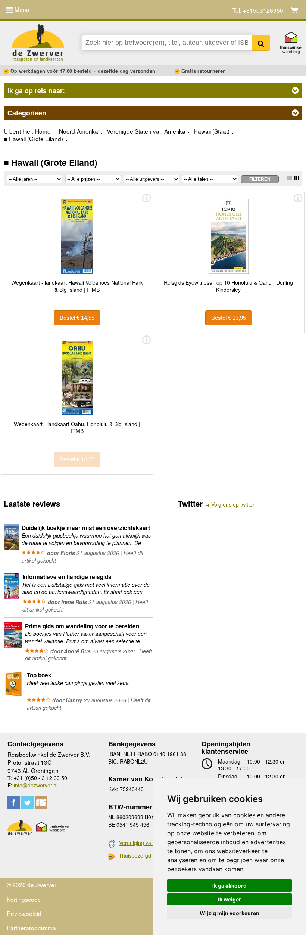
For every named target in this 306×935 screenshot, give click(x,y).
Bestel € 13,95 (228, 318)
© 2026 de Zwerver (31, 884)
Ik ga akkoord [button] (229, 885)
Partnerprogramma (31, 927)
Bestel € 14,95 (77, 318)
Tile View (296, 178)
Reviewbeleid (24, 913)
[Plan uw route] (41, 802)
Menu (21, 9)
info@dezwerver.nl (35, 785)
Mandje (295, 10)
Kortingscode (24, 899)
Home (43, 131)
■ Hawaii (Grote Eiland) (33, 138)
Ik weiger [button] (229, 899)
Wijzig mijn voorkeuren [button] (229, 913)
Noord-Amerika (78, 131)
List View (289, 178)
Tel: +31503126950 (257, 10)
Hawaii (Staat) (212, 131)
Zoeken (261, 43)
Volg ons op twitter (233, 504)
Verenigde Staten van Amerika (146, 131)
